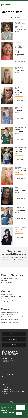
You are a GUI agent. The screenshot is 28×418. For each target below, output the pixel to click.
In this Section (14, 17)
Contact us (4, 372)
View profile (19, 37)
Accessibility (5, 387)
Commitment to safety (7, 374)
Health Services (21, 260)
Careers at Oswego (6, 389)
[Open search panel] (24, 4)
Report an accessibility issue (9, 402)
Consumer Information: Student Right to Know (13, 391)
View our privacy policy (8, 413)
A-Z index (4, 384)
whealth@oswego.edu (11, 299)
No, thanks (20, 407)
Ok (19, 413)
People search (5, 393)
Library (3, 376)
